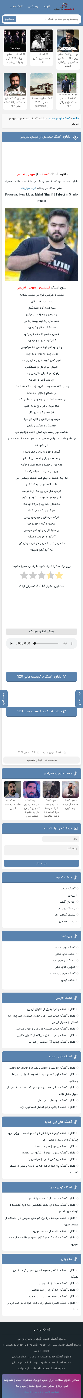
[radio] (59, 576)
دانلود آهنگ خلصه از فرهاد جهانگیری (52, 1199)
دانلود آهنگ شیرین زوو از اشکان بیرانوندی (48, 1153)
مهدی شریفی (25, 174)
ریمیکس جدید (66, 908)
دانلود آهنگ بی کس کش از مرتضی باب (50, 1159)
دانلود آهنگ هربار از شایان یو (57, 1283)
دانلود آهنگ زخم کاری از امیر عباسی (53, 1290)
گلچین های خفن (64, 967)
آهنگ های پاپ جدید (62, 974)
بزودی (71, 895)
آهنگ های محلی (65, 954)
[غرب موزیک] (64, 7)
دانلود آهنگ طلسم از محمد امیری (54, 1231)
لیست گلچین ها (65, 915)
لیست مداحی (67, 921)
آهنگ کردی (68, 980)
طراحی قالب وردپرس (46, 1392)
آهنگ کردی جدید (59, 119)
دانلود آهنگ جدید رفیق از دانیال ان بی (51, 1009)
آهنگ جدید (16, 6)
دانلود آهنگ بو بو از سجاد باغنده (55, 1146)
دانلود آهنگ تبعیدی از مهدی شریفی (45, 137)
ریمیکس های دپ (64, 961)
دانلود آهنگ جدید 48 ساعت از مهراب (52, 1042)
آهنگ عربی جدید (64, 947)
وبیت (27, 1392)
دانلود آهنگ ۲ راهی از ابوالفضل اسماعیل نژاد (47, 1107)
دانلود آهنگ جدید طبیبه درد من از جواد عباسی (45, 1029)
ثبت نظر (41, 863)
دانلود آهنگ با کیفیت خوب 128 (39, 711)
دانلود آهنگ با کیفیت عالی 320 (39, 677)
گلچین (46, 6)
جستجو (9, 19)
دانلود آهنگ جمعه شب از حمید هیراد (51, 1296)
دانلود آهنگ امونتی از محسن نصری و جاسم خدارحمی (42, 1068)
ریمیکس (33, 6)
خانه (76, 119)
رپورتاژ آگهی (67, 902)
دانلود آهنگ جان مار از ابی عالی (56, 1100)
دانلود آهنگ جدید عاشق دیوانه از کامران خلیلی (46, 1035)
